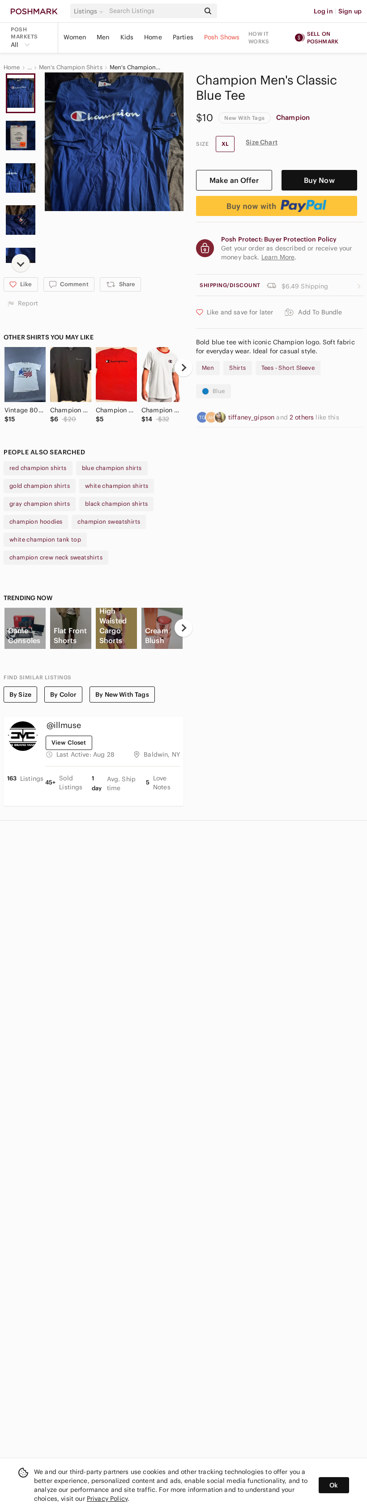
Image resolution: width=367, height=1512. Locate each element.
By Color (63, 694)
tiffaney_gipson (252, 417)
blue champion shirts (112, 468)
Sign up (350, 11)
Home (153, 37)
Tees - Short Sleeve (288, 368)
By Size (20, 694)
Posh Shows (222, 37)
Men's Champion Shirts (70, 67)
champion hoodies (35, 521)
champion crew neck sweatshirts (55, 557)
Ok (333, 1485)
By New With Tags (122, 694)
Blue (219, 391)
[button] (90, 11)
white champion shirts (116, 486)
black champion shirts (116, 504)
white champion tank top (45, 539)
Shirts (237, 368)
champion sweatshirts (108, 521)
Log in (323, 11)
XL (225, 143)
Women (75, 37)
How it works (258, 37)
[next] (21, 263)
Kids (127, 37)
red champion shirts (38, 468)
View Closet (68, 742)
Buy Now (319, 180)
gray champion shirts (39, 504)
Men (103, 37)
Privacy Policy (107, 1499)
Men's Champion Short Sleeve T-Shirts (135, 67)
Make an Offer (234, 180)
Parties (183, 37)
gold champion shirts (39, 486)
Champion (293, 117)
